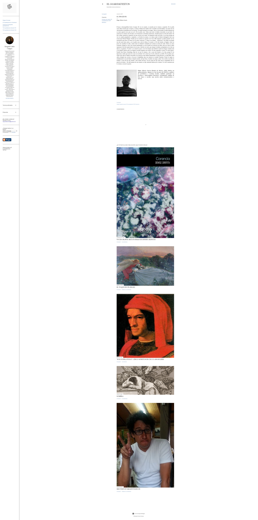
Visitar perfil (10, 98)
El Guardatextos (118, 4)
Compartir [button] (104, 14)
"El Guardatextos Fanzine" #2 (9, 30)
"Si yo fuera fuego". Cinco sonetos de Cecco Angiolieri (140, 359)
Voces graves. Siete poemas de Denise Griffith (136, 239)
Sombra (120, 396)
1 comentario (124, 361)
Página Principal (6, 20)
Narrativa (104, 22)
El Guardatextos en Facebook (10, 22)
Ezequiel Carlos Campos (10, 47)
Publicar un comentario (126, 289)
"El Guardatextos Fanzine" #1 (9, 28)
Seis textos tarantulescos (128, 489)
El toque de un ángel (126, 287)
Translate (13, 132)
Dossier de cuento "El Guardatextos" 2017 (107, 20)
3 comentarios (124, 241)
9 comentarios (124, 398)
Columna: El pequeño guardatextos (8, 25)
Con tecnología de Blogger (140, 513)
